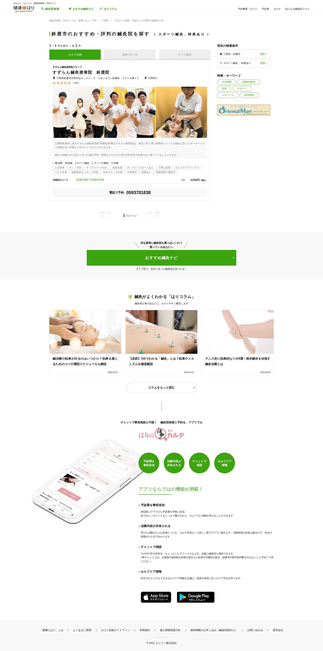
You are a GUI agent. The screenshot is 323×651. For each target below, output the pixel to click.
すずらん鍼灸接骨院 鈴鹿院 (81, 72)
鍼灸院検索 (52, 8)
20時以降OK (249, 82)
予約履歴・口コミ (247, 8)
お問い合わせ (255, 630)
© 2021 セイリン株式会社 (161, 642)
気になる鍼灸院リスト (297, 8)
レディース (228, 95)
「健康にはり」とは (51, 630)
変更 (262, 54)
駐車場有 (249, 95)
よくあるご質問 (82, 630)
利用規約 (145, 630)
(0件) (76, 83)
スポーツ (242, 88)
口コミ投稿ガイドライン (115, 630)
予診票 (265, 8)
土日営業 (227, 82)
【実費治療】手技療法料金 (89, 180)
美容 (224, 88)
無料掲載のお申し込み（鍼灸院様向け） (214, 630)
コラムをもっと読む (161, 387)
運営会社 (278, 630)
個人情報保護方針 (170, 630)
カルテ (277, 8)
